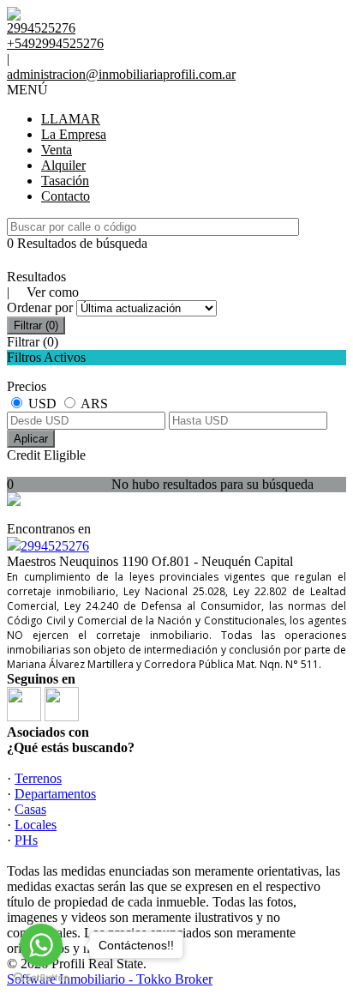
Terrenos (38, 778)
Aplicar (31, 438)
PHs (26, 840)
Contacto (65, 196)
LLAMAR (70, 118)
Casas (30, 809)
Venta (56, 149)
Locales (36, 824)
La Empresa (73, 134)
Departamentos (55, 793)
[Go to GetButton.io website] (41, 977)
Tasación (65, 180)
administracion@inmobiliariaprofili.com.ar (121, 74)
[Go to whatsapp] (41, 945)
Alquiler (63, 165)
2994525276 (55, 546)
